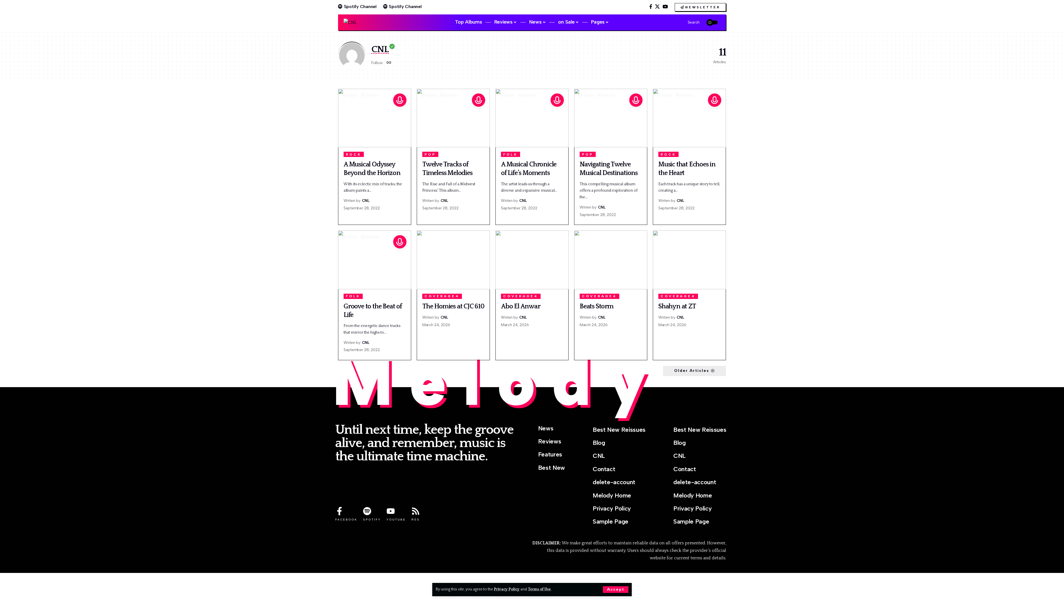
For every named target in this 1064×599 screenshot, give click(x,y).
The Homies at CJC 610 (453, 306)
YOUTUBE (396, 519)
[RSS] (415, 511)
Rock (353, 154)
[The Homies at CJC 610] (453, 259)
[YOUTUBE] (391, 511)
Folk (510, 154)
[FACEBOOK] (339, 511)
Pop (430, 154)
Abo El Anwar (520, 306)
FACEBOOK (346, 519)
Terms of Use (539, 589)
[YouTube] (665, 7)
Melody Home (612, 495)
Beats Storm (596, 306)
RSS (415, 519)
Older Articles (691, 370)
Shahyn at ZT (677, 306)
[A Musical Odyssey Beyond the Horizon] (374, 118)
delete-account (614, 482)
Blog (599, 442)
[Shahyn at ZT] (689, 259)
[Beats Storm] (610, 259)
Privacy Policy (507, 589)
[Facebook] (651, 7)
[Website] (389, 63)
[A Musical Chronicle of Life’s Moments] (532, 118)
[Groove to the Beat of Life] (374, 259)
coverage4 (441, 296)
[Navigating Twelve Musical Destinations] (610, 118)
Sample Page (610, 521)
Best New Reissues (619, 429)
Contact (604, 469)
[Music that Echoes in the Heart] (689, 118)
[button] (615, 589)
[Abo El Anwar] (532, 259)
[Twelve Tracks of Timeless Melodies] (453, 118)
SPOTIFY (372, 519)
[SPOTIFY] (367, 511)
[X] (657, 7)
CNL (365, 200)
